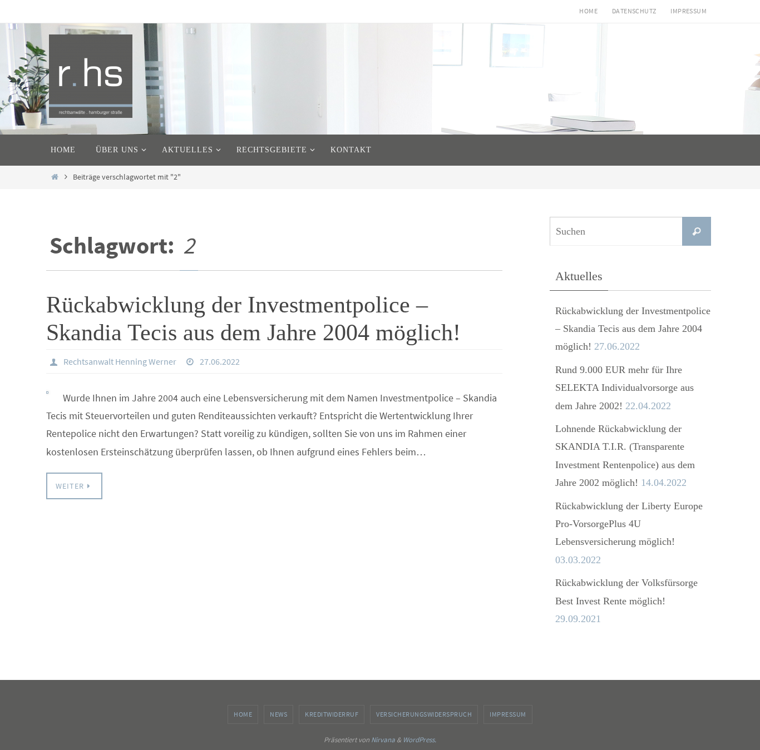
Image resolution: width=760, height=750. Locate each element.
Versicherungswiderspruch (424, 714)
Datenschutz (634, 11)
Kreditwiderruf (331, 714)
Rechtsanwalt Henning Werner (119, 361)
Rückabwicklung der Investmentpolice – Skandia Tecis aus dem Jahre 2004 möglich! (632, 328)
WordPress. (419, 739)
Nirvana (383, 739)
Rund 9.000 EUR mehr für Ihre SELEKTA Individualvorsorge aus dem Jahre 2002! (624, 387)
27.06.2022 (220, 361)
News (278, 714)
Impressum (688, 11)
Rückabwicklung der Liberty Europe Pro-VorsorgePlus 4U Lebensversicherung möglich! (629, 524)
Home (588, 11)
